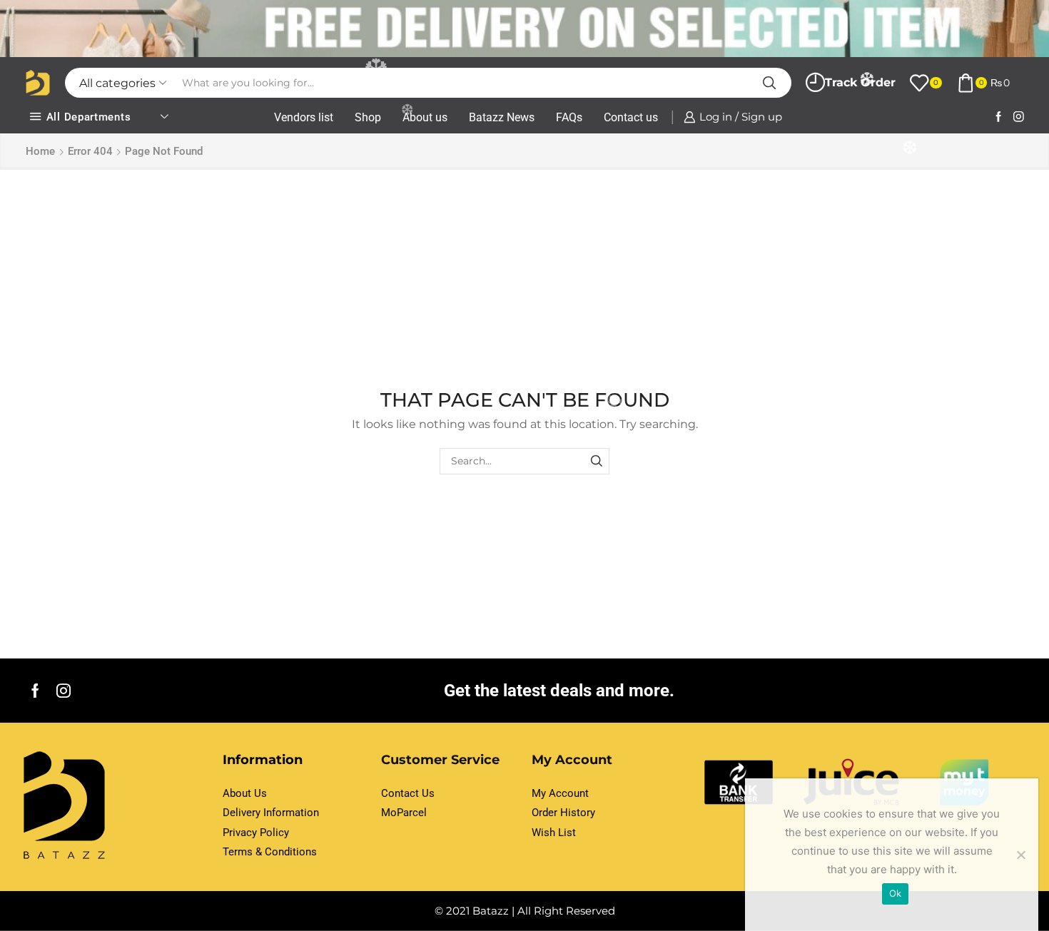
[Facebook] (998, 117)
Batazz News (501, 117)
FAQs (569, 117)
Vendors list (303, 117)
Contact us (631, 117)
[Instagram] (1018, 117)
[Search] (596, 461)
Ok (895, 893)
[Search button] (769, 83)
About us (424, 117)
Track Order (860, 82)
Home (40, 151)
